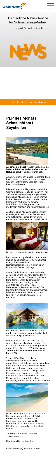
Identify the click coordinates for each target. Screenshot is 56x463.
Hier (8, 441)
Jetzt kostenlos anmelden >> (28, 102)
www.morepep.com (16, 436)
